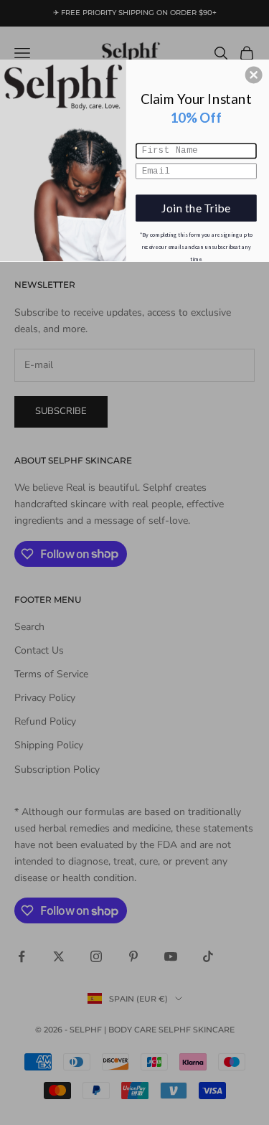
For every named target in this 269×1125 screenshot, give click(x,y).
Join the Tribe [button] (196, 208)
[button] (254, 74)
